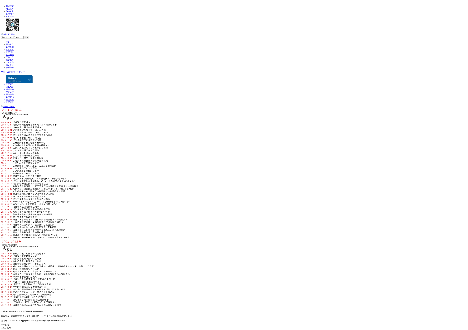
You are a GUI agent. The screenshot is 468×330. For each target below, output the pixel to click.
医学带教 (10, 57)
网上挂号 (10, 9)
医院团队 (10, 52)
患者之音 (10, 65)
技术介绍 (10, 62)
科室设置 (10, 50)
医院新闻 (10, 47)
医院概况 (10, 44)
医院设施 (10, 55)
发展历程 (21, 72)
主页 (3, 72)
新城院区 (10, 6)
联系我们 (10, 67)
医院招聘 (10, 14)
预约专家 (10, 11)
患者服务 (10, 60)
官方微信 (10, 16)
